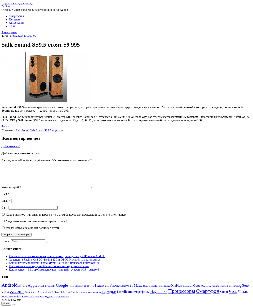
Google (62, 285)
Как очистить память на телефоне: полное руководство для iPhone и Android (57, 256)
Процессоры (181, 291)
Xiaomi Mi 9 (30, 292)
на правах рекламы (60, 296)
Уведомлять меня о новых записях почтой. (33, 227)
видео (48, 296)
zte (74, 292)
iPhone (114, 285)
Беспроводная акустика (88, 292)
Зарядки (108, 291)
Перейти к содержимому (17, 3)
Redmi (223, 286)
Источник (5, 126)
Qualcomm (206, 286)
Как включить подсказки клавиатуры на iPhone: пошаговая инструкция (54, 262)
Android (9, 285)
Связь (12, 26)
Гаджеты (14, 19)
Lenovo (124, 285)
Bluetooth (50, 286)
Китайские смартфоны (133, 291)
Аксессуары (16, 22)
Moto (145, 286)
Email (6, 200)
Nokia (160, 285)
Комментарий (11, 187)
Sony (246, 285)
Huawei (101, 285)
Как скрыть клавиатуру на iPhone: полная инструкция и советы (49, 266)
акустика (57, 130)
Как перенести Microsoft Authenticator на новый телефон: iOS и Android (54, 269)
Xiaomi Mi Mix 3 (45, 292)
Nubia (167, 286)
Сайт (4, 207)
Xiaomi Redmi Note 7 (63, 292)
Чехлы (243, 291)
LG (131, 285)
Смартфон (207, 291)
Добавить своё (10, 146)
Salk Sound (22, 130)
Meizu (138, 285)
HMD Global (75, 286)
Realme (215, 286)
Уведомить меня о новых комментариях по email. (37, 221)
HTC (92, 286)
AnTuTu (22, 286)
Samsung (233, 285)
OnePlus (176, 285)
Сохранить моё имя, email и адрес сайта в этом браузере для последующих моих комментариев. (66, 214)
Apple (33, 285)
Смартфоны (16, 16)
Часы (233, 291)
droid (13, 35)
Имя (5, 193)
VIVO (5, 291)
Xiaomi (17, 291)
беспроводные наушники (30, 296)
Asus (41, 285)
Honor (85, 285)
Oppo (197, 285)
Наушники (158, 291)
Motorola (153, 286)
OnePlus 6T (187, 286)
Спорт (224, 291)
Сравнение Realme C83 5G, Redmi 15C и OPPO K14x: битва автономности (56, 259)
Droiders (6, 6)
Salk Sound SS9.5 (40, 130)
